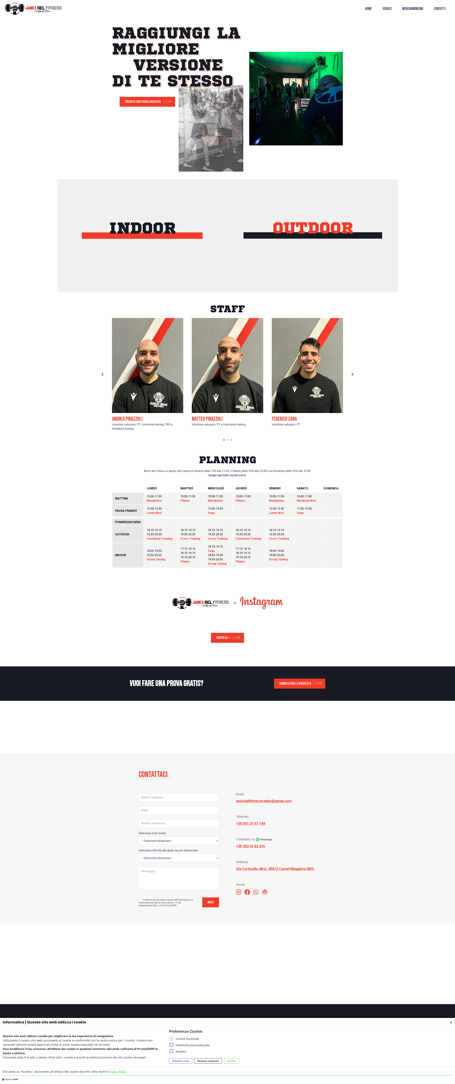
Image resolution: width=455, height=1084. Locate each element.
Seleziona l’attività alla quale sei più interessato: (168, 850)
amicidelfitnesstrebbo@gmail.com (264, 801)
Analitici (181, 1051)
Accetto (231, 1060)
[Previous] (103, 374)
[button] (224, 440)
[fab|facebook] (247, 892)
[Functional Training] (284, 271)
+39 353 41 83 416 (250, 846)
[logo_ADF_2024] (33, 9)
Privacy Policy (117, 1071)
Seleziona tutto (180, 1060)
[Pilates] (170, 271)
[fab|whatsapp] (255, 892)
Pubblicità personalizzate (193, 1045)
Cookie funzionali (187, 1038)
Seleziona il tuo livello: (153, 833)
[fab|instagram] (238, 892)
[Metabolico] (340, 286)
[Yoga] (170, 286)
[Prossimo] (352, 374)
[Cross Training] (284, 286)
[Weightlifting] (340, 271)
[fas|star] (265, 892)
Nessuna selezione (208, 1060)
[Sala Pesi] (113, 286)
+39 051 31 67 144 (250, 823)
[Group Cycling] (113, 271)
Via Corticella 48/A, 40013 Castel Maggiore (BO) (275, 869)
